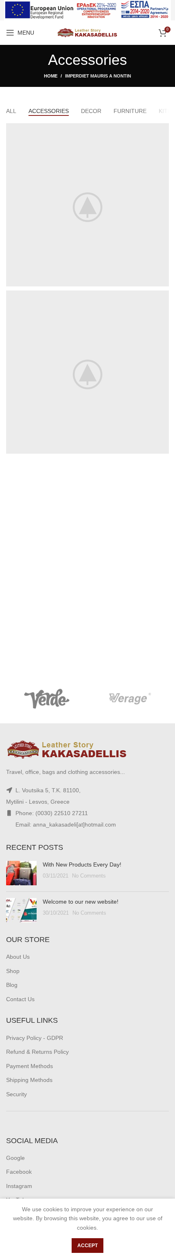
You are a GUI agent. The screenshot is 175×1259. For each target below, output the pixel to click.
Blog (12, 985)
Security (16, 1094)
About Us (18, 956)
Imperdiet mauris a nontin (98, 75)
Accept (87, 1245)
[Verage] (128, 698)
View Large (163, 129)
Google (15, 1158)
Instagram (19, 1186)
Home (50, 75)
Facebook (19, 1171)
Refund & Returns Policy (37, 1051)
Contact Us (20, 999)
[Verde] (47, 698)
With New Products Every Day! (82, 864)
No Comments (89, 876)
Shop (13, 971)
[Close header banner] (165, 10)
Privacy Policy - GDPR (34, 1038)
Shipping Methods (29, 1080)
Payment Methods (29, 1066)
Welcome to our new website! (80, 901)
